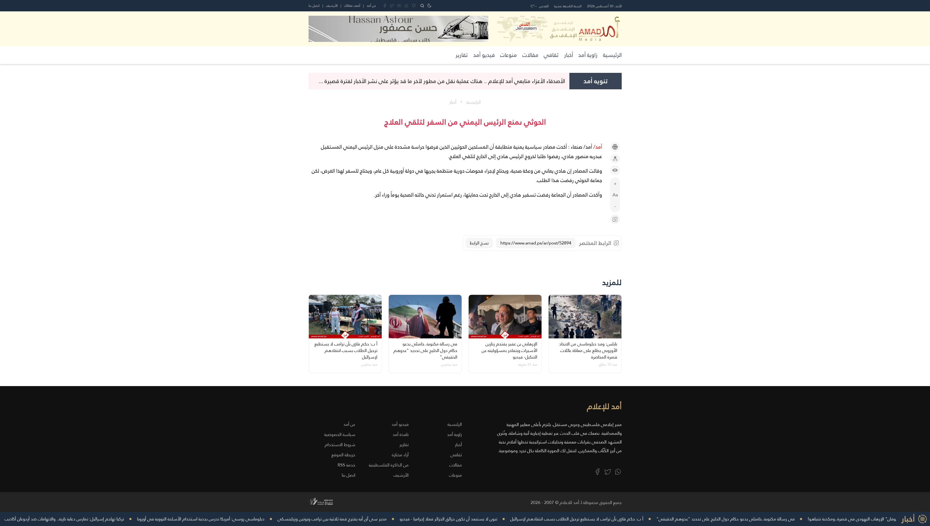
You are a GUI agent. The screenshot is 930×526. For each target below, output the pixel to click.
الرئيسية (612, 55)
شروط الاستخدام (340, 445)
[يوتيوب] (399, 6)
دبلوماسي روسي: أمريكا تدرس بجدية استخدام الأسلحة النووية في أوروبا (230, 519)
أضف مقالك (352, 5)
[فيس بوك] (385, 6)
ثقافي (551, 55)
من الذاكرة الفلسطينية (389, 465)
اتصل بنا (314, 5)
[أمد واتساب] (617, 471)
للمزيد (612, 282)
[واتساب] (406, 6)
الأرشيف (332, 5)
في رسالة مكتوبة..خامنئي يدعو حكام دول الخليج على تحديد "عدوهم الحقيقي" (755, 519)
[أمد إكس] (607, 471)
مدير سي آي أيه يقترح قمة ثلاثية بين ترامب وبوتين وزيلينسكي (361, 519)
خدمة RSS (346, 465)
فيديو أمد (484, 55)
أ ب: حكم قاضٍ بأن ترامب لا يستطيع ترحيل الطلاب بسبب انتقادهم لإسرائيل (606, 519)
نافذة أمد (401, 434)
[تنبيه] (414, 6)
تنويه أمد (595, 81)
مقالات (530, 55)
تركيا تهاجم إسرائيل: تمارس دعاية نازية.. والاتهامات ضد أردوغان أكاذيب (93, 519)
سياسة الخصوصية (339, 434)
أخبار (568, 55)
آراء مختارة (400, 455)
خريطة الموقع (343, 455)
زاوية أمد (587, 55)
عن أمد (371, 5)
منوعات (508, 55)
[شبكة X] (392, 6)
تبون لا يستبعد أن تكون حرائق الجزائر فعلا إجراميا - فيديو (478, 519)
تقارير (462, 55)
